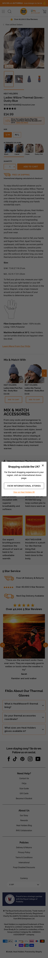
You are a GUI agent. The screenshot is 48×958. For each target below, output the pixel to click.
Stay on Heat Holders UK (24, 492)
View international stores (24, 486)
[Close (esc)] (43, 465)
